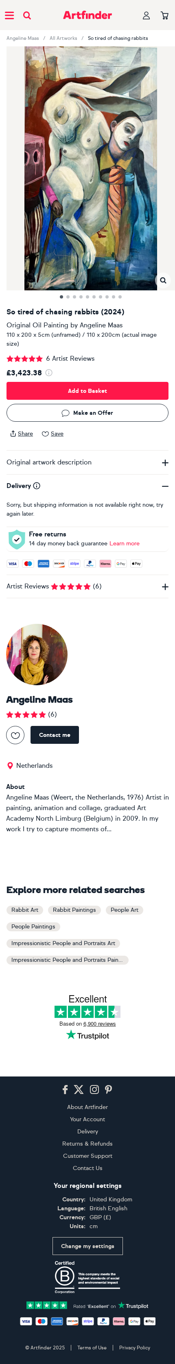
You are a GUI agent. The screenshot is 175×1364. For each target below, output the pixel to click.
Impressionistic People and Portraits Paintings (70, 960)
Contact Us (88, 1168)
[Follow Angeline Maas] (15, 735)
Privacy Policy (134, 1348)
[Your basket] (164, 16)
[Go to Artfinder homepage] (87, 15)
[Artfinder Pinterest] (108, 1090)
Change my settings (87, 1246)
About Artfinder (87, 1107)
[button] (163, 280)
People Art (124, 909)
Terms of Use (92, 1348)
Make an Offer (93, 413)
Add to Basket (87, 391)
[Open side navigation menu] (9, 15)
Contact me (54, 735)
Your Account (87, 1119)
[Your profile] (146, 15)
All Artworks (63, 38)
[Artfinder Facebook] (65, 1090)
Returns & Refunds (87, 1143)
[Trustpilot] (87, 1304)
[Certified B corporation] (87, 1277)
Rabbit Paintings (74, 909)
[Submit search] (27, 15)
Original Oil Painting (37, 325)
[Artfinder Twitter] (79, 1090)
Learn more (124, 543)
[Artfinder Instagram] (94, 1090)
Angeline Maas (23, 38)
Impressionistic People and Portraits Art (63, 943)
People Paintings (33, 926)
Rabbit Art (24, 909)
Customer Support (87, 1156)
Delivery (87, 1131)
